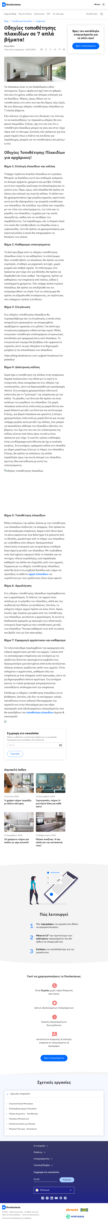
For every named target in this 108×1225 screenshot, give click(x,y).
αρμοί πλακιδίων (39, 574)
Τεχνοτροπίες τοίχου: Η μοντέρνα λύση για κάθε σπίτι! (49, 775)
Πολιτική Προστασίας (30, 1215)
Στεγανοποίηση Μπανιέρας (21, 1104)
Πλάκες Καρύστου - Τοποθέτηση (23, 1114)
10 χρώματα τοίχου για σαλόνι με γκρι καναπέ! (17, 814)
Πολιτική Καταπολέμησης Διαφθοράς (17, 1218)
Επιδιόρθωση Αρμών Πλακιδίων (23, 1109)
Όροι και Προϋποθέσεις (11, 1215)
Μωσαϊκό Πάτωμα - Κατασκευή (23, 1129)
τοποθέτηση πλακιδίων (40, 712)
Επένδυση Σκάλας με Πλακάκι (22, 1124)
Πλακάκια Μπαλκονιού (19, 1119)
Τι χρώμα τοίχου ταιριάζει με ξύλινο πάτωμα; (17, 775)
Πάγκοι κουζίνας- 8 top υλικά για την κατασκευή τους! (49, 814)
